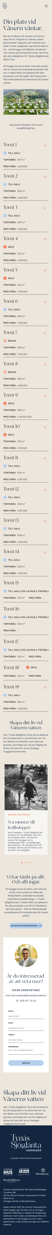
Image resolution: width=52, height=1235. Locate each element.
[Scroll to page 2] (24, 863)
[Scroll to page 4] (30, 863)
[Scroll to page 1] (21, 863)
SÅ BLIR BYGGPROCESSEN (24, 925)
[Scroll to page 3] (27, 863)
